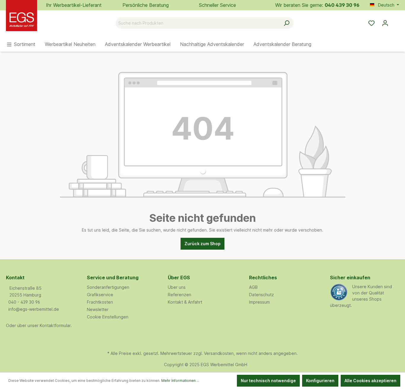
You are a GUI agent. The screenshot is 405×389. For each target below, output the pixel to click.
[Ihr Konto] (385, 23)
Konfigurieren (320, 380)
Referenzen (179, 294)
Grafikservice (100, 294)
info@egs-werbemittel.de (33, 309)
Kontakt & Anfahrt (185, 301)
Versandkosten (219, 353)
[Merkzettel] (371, 23)
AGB (253, 287)
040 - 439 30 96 (24, 301)
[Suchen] (287, 23)
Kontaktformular (55, 325)
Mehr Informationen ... (180, 380)
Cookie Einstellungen (107, 316)
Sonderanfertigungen (108, 287)
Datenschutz (261, 294)
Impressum (259, 301)
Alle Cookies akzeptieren (370, 380)
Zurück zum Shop (202, 243)
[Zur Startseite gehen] (35, 21)
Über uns (177, 287)
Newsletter (98, 309)
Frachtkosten (100, 301)
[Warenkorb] (395, 21)
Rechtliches (263, 277)
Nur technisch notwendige (268, 380)
